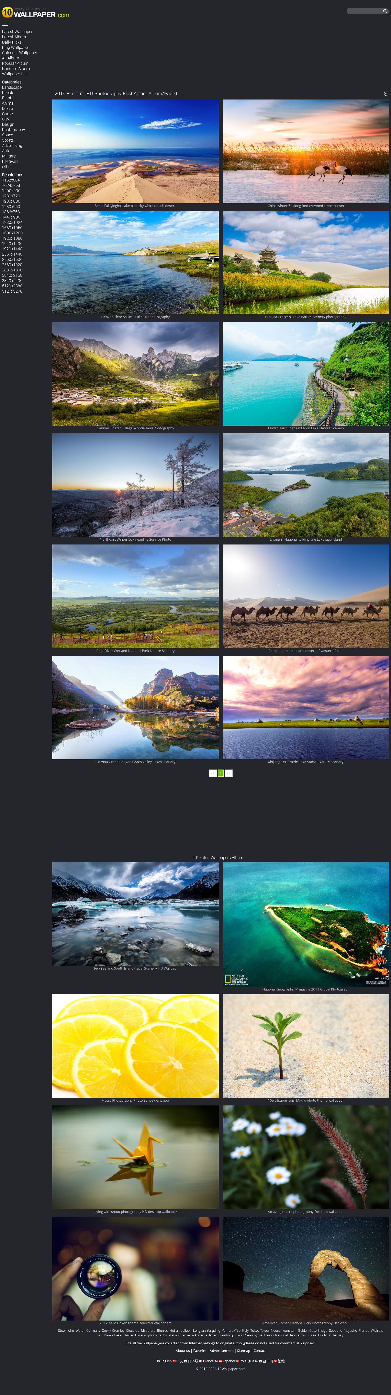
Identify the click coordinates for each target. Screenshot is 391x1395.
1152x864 (11, 180)
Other (7, 166)
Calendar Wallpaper (19, 52)
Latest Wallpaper (17, 31)
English (166, 1361)
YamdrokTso (231, 1330)
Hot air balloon (180, 1330)
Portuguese (249, 1361)
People (8, 92)
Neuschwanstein (283, 1330)
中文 (179, 1361)
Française (210, 1361)
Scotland (335, 1330)
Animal (8, 103)
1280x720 (11, 195)
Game (7, 113)
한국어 (268, 1361)
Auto (6, 150)
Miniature (148, 1330)
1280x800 (11, 201)
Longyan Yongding (206, 1330)
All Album (10, 57)
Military (9, 156)
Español (229, 1361)
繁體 (281, 1361)
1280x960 (11, 206)
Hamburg (226, 1335)
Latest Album (14, 36)
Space (7, 134)
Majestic (350, 1330)
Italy (245, 1330)
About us (183, 1350)
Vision (239, 1335)
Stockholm (66, 1330)
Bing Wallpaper (15, 47)
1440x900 (11, 217)
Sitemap (243, 1350)
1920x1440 (12, 248)
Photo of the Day (330, 1335)
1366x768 (11, 211)
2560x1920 (12, 264)
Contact (260, 1350)
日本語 (193, 1361)
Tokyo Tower (259, 1330)
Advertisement (222, 1350)
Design (8, 124)
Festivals (10, 161)
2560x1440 (12, 254)
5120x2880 (12, 285)
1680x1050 (12, 227)
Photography (13, 129)
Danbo (268, 1335)
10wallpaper (37, 11)
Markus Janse (179, 1335)
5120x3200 (12, 291)
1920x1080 (12, 238)
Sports (8, 140)
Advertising (12, 145)
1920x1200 (12, 243)
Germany (93, 1330)
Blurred (162, 1330)
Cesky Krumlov (113, 1330)
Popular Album (15, 63)
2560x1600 (12, 259)
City (5, 118)
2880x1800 (12, 269)
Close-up (132, 1330)
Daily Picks (12, 42)
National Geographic (290, 1335)
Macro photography (152, 1335)
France (364, 1330)
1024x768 (11, 185)
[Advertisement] (221, 56)
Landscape (12, 87)
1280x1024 (12, 222)
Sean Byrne (253, 1335)
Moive (7, 108)
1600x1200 (12, 232)
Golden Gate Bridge (312, 1330)
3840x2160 (12, 275)
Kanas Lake (112, 1335)
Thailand (129, 1335)
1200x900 (11, 190)
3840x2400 (12, 280)
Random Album (16, 68)
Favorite (199, 1350)
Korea (312, 1335)
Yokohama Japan (204, 1335)
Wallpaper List (15, 73)
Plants (7, 97)
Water (80, 1330)
